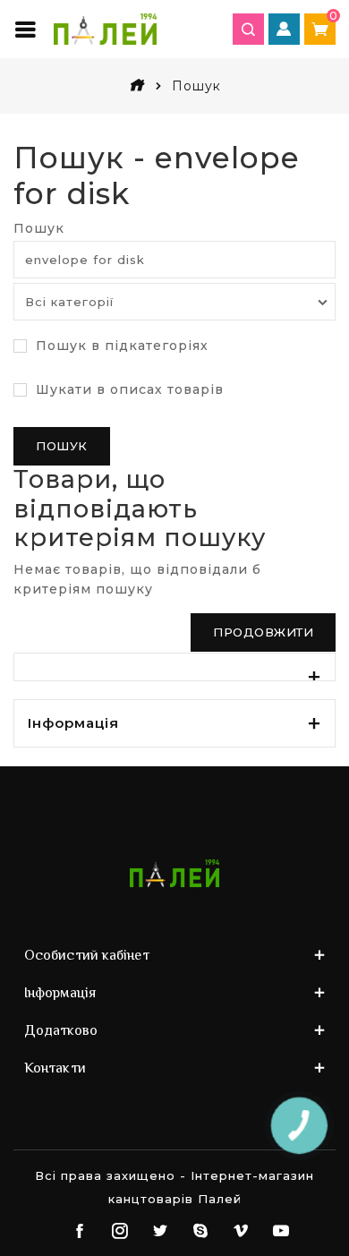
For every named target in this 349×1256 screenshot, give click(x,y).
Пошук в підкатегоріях (120, 345)
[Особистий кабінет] (284, 29)
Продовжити (263, 632)
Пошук (38, 228)
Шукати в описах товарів (127, 389)
